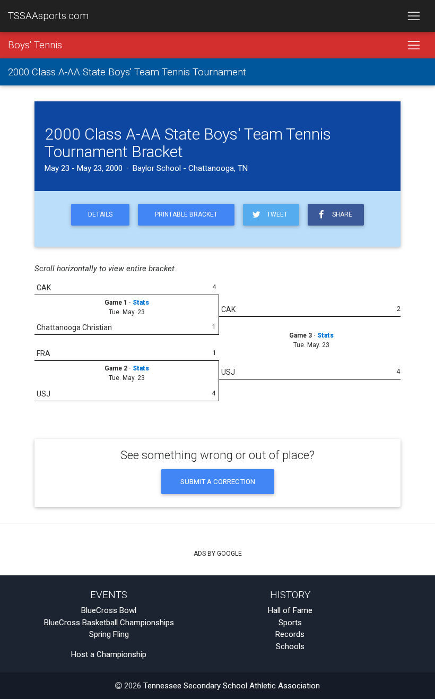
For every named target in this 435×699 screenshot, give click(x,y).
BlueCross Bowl (108, 610)
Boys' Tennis (35, 45)
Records (289, 634)
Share (340, 214)
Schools (290, 646)
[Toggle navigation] (413, 15)
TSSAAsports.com (48, 16)
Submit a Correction (217, 481)
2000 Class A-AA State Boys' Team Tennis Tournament (127, 72)
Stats (141, 302)
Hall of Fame (290, 610)
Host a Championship (108, 654)
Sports (290, 622)
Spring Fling (109, 634)
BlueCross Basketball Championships (109, 622)
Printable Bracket (186, 214)
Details (100, 214)
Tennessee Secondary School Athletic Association (231, 686)
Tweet (276, 214)
